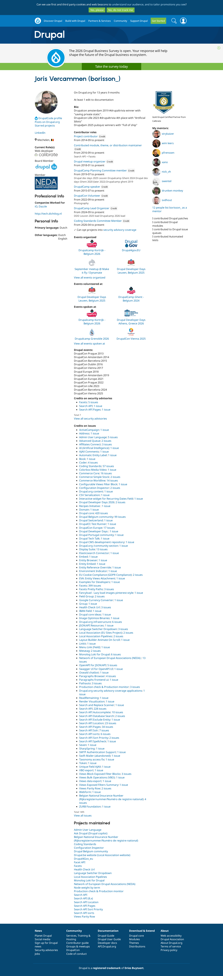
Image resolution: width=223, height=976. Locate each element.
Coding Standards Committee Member (98, 221)
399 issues (94, 585)
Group (83, 604)
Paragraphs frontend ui (93, 680)
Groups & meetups (78, 946)
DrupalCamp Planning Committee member (100, 170)
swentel (166, 181)
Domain (84, 509)
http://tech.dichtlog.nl (48, 213)
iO (36, 206)
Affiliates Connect (90, 444)
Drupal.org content (91, 491)
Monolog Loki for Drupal (94, 654)
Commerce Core (89, 473)
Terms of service (171, 946)
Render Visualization (91, 701)
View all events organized (89, 277)
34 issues (107, 727)
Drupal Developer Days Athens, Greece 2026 (131, 321)
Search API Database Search (96, 716)
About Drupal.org (171, 943)
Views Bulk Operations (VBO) (97, 777)
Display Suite (87, 549)
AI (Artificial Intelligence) (94, 448)
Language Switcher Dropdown (98, 629)
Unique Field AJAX (90, 766)
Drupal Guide (106, 935)
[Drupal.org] (79, 35)
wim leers (168, 143)
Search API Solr (88, 730)
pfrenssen (168, 152)
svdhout (167, 200)
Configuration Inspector (94, 488)
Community (120, 20)
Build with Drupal (75, 20)
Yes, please (97, 10)
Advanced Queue (89, 441)
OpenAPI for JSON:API (92, 665)
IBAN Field (85, 611)
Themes (134, 943)
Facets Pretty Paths (91, 589)
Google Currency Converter (96, 600)
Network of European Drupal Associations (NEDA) (110, 658)
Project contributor (86, 136)
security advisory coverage (119, 230)
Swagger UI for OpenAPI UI (96, 669)
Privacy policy (169, 950)
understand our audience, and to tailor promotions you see (148, 4)
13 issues (102, 549)
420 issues (101, 513)
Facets (83, 402)
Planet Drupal (43, 935)
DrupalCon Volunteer (87, 195)
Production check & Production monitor (104, 687)
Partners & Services (99, 20)
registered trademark (107, 968)
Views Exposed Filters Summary (98, 785)
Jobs (37, 954)
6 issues (117, 622)
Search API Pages (90, 409)
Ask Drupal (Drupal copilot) (90, 833)
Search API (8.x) (83, 898)
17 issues (109, 528)
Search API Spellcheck (92, 741)
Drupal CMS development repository (101, 542)
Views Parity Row (89, 788)
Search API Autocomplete (95, 712)
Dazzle (43, 206)
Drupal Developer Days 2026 (96, 502)
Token (83, 763)
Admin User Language (93, 437)
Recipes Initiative (90, 506)
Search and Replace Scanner (96, 705)
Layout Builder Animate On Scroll (99, 640)
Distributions (137, 946)
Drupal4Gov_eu (83, 858)
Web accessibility (171, 935)
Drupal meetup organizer (89, 161)
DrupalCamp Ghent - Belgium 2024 (131, 298)
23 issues (110, 723)
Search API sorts (89, 734)
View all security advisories (90, 418)
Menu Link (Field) (89, 647)
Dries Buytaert (134, 968)
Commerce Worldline (92, 480)
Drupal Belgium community (96, 517)
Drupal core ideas (90, 614)
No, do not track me (120, 10)
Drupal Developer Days (93, 531)
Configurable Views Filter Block (98, 484)
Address (84, 433)
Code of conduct (76, 954)
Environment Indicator (93, 571)
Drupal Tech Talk (89, 538)
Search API (85, 406)
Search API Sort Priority (93, 738)
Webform (85, 792)
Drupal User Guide (109, 939)
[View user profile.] (46, 102)
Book (82, 459)
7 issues (104, 730)
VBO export (86, 770)
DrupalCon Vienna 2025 (131, 338)
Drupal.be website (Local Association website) (102, 855)
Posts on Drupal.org (47, 122)
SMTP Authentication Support (97, 752)
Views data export (90, 781)
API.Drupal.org (107, 946)
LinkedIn (40, 133)
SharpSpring (87, 748)
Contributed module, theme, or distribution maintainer (108, 145)
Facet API (79, 862)
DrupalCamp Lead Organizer (91, 208)
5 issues (93, 402)
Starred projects (45, 125)
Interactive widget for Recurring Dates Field (106, 498)
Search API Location (91, 723)
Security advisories (46, 950)
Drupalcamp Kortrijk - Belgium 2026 (92, 252)
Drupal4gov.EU (131, 250)
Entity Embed (87, 564)
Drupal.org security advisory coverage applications (110, 690)
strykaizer (168, 133)
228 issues (100, 708)
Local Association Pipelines (95, 636)
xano (165, 162)
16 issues (106, 473)
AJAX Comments (89, 451)
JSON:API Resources (91, 625)
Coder (83, 462)
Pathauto (85, 683)
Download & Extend (142, 931)
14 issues (112, 480)
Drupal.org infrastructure (95, 622)
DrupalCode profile (50, 118)
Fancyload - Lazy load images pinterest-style (106, 593)
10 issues (117, 712)
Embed (83, 556)
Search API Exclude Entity (94, 719)
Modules (134, 939)
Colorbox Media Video (92, 469)
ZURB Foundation (90, 806)
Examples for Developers (94, 582)
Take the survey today (111, 66)
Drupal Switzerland (91, 520)
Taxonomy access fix (91, 759)
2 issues (106, 441)
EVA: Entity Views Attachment (97, 578)
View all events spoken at (89, 343)
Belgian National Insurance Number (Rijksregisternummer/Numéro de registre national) (111, 797)
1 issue (98, 406)
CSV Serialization (89, 495)
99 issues (120, 517)
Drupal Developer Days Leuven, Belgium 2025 (131, 270)
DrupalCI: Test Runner (92, 524)
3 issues (107, 444)
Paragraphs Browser (92, 676)
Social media (42, 939)
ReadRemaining (89, 698)
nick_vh (166, 171)
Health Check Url (89, 607)
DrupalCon (73, 950)
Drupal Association (172, 939)
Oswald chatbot (89, 672)
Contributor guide (77, 943)
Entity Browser (88, 560)
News (38, 931)
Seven (83, 745)
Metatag (84, 651)
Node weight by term (87, 887)
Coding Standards (90, 466)
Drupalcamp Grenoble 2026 (92, 338)
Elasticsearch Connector (94, 553)
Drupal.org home (38, 21)
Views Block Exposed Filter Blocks (99, 774)
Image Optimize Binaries (94, 618)
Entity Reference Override (95, 567)
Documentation (108, 931)
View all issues (83, 815)
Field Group (86, 596)
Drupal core (86, 513)
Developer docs (107, 943)
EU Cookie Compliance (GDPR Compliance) (105, 575)
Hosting (71, 939)
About (165, 931)
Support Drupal (139, 20)
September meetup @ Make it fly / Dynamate (92, 270)
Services (71, 935)
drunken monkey (172, 190)
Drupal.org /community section (98, 545)
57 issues (108, 466)
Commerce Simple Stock (94, 477)
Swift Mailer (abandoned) (94, 755)
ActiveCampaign (89, 430)
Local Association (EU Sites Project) (100, 632)
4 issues (93, 462)
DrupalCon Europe (90, 528)
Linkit (82, 643)
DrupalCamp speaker (87, 186)
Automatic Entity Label (93, 455)
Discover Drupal (53, 20)
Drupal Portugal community (96, 535)
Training (83, 935)
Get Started (158, 20)
